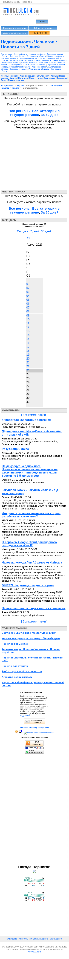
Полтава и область (47, 62)
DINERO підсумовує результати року (28, 585)
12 (28, 327)
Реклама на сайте (39, 939)
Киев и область (21, 54)
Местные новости (9, 76)
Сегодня (22, 231)
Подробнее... (25, 716)
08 (28, 311)
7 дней (34, 231)
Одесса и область (29, 62)
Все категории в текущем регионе (35, 113)
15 (28, 338)
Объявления (43, 76)
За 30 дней (50, 115)
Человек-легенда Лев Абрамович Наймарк (32, 562)
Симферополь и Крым (20, 65)
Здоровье (62, 78)
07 (28, 307)
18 (28, 350)
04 (28, 295)
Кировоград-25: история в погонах (26, 419)
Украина (21, 85)
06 (28, 303)
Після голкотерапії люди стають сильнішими (33, 608)
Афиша (54, 76)
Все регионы (6, 54)
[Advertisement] (33, 158)
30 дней (46, 231)
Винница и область (56, 56)
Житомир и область (10, 58)
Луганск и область (18, 60)
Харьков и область (37, 54)
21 (28, 362)
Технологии (50, 78)
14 (28, 335)
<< (28, 237)
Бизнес (13, 78)
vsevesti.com (34, 951)
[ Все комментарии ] (34, 414)
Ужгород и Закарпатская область (16, 67)
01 (28, 283)
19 (28, 354)
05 (28, 299)
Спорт (32, 78)
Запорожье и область (36, 56)
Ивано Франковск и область (32, 58)
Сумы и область (38, 65)
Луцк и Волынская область (39, 60)
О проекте (12, 939)
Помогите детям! (16, 80)
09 (28, 315)
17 (28, 346)
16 (28, 342)
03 (28, 291)
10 (28, 319)
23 (28, 370)
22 (28, 366)
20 (28, 358)
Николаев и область (11, 62)
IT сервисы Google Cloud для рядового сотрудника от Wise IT (29, 544)
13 (28, 331)
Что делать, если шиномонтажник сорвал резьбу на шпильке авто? (31, 515)
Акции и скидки (27, 76)
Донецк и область (18, 56)
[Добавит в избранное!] (16, 733)
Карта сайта (56, 939)
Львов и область (60, 60)
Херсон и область (40, 67)
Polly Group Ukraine (15, 448)
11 (27, 323)
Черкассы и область (19, 69)
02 (28, 288)
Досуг (4, 80)
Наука (39, 78)
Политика (23, 78)
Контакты (23, 939)
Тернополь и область (57, 65)
